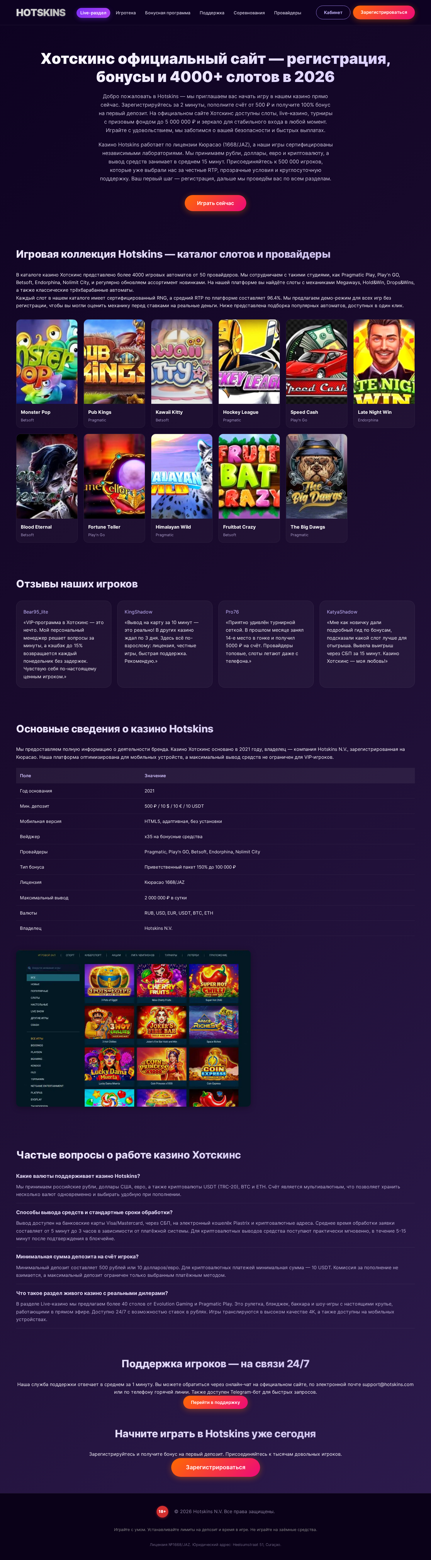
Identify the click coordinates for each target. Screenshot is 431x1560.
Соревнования (249, 13)
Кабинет (333, 12)
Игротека (126, 13)
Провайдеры (287, 13)
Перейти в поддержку (215, 1402)
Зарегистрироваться (384, 12)
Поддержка (212, 13)
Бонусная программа (167, 13)
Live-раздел (93, 13)
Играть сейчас (215, 203)
